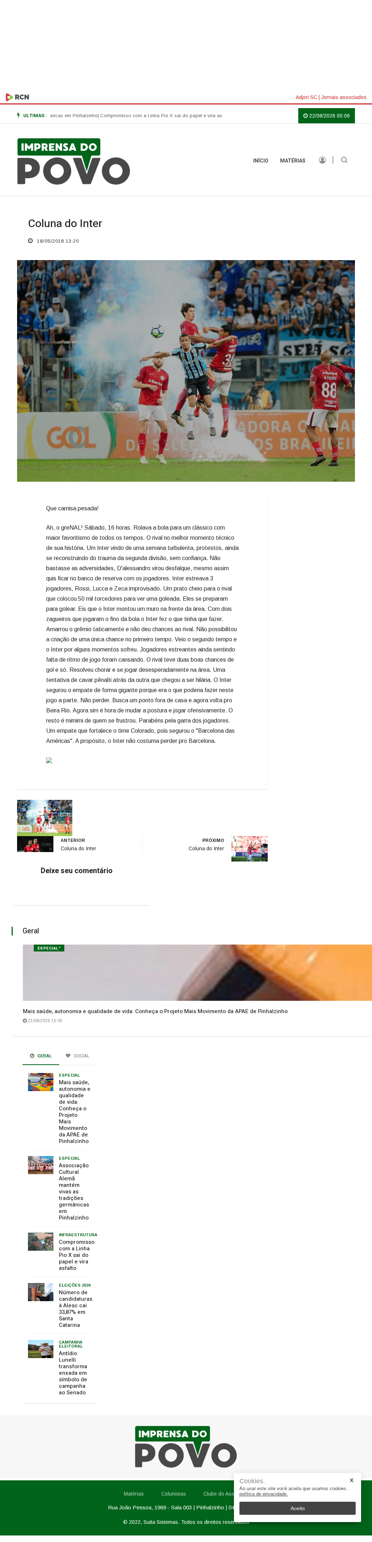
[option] (140, 115)
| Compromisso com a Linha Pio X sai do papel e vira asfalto (140, 115)
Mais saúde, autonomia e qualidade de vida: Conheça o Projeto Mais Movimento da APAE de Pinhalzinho (155, 1011)
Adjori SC (306, 97)
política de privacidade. (263, 1494)
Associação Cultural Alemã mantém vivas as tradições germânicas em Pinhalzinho (74, 1191)
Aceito (298, 1508)
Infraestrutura (78, 1235)
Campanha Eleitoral (71, 1344)
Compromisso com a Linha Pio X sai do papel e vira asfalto (76, 1255)
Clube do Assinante (225, 1494)
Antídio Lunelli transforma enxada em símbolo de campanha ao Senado (73, 1373)
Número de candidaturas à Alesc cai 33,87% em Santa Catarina (75, 1308)
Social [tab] (81, 1055)
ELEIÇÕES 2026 (74, 1285)
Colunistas (173, 1494)
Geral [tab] (44, 1055)
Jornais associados (344, 97)
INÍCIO (260, 161)
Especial (69, 1075)
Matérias (293, 161)
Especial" (49, 948)
